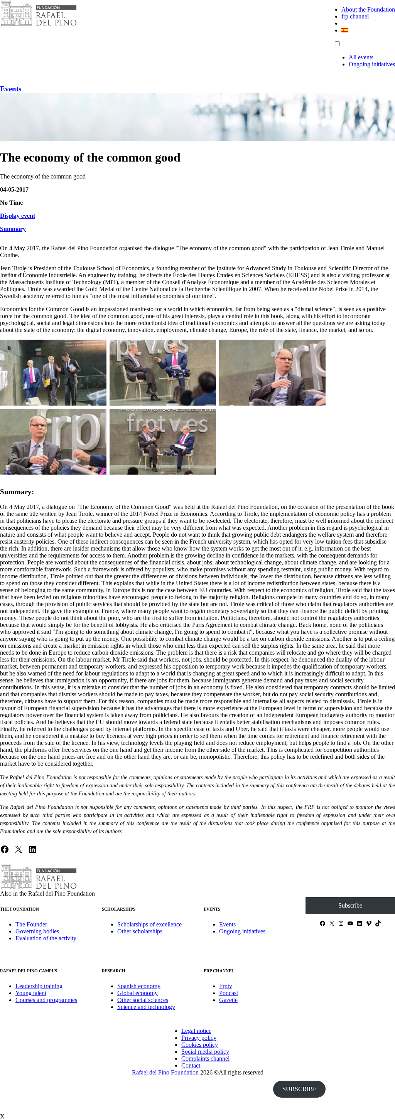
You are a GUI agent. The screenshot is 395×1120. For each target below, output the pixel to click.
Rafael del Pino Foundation (165, 1072)
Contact (190, 1065)
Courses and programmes (46, 1000)
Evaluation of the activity (45, 938)
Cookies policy (199, 1044)
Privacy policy (198, 1037)
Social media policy (205, 1051)
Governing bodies (37, 931)
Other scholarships (139, 931)
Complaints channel (205, 1058)
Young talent (30, 993)
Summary (13, 229)
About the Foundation (368, 9)
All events (361, 57)
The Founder (31, 924)
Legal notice (196, 1030)
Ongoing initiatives (372, 64)
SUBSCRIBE (299, 1089)
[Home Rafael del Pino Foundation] (38, 25)
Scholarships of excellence (149, 924)
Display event (17, 215)
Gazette (228, 1000)
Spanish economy (138, 986)
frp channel (355, 16)
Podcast (228, 993)
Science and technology (146, 1007)
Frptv (225, 986)
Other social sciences (142, 1000)
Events (10, 89)
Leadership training (38, 986)
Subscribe (350, 905)
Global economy (137, 993)
